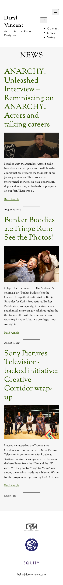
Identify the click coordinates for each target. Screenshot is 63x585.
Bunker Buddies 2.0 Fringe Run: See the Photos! (29, 229)
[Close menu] (43, 20)
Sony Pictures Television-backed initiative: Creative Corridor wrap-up (31, 375)
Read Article (11, 200)
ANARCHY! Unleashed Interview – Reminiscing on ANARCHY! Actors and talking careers (29, 98)
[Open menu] (55, 12)
